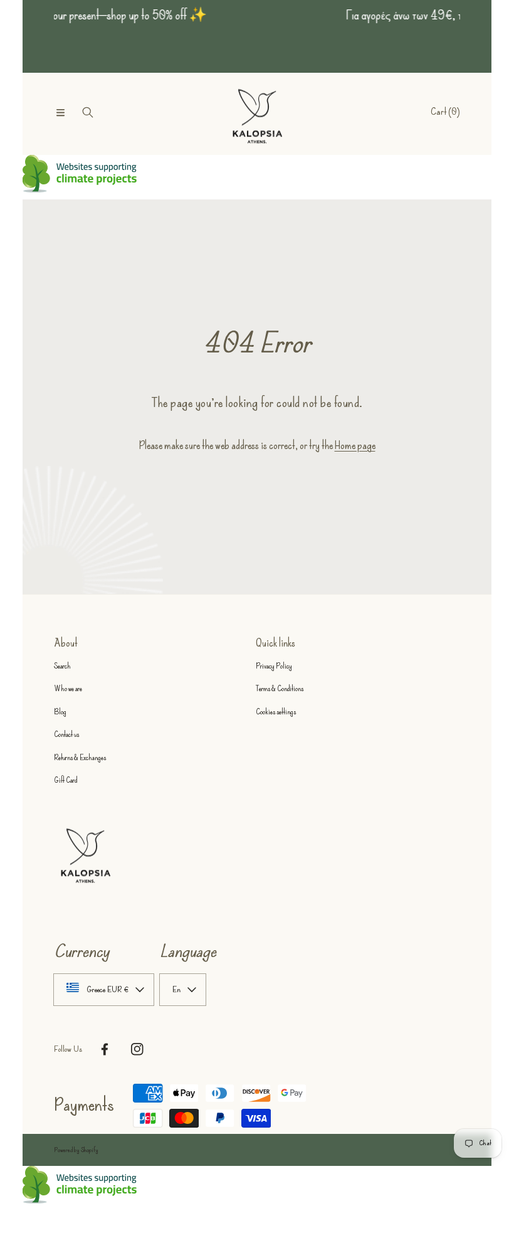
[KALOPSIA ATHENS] (257, 112)
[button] (60, 112)
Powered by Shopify (76, 1150)
